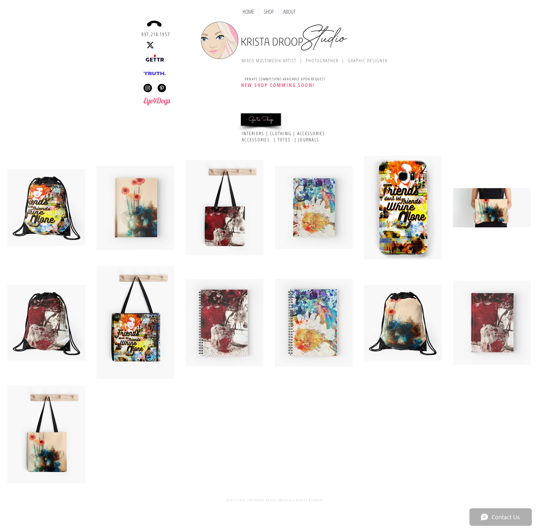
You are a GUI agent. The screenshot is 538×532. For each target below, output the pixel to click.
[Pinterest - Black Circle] (162, 88)
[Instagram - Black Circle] (148, 88)
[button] (268, 12)
